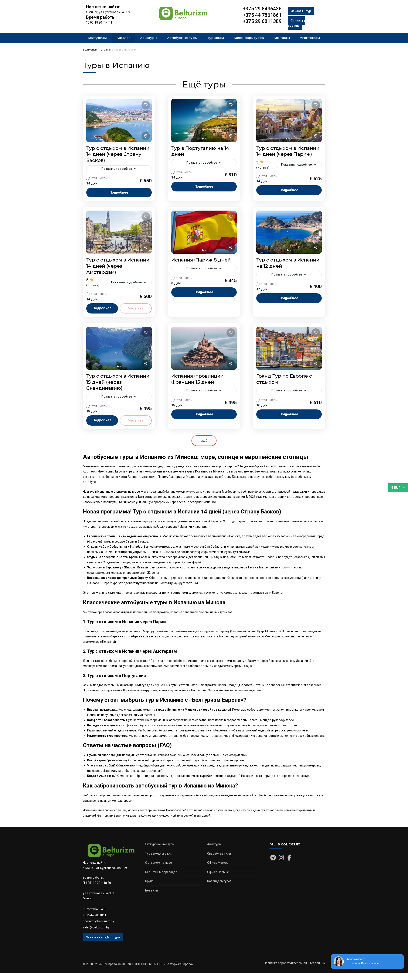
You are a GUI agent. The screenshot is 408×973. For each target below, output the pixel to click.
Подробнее (118, 192)
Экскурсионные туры (159, 844)
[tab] (203, 138)
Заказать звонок (296, 23)
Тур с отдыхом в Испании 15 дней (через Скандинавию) (117, 382)
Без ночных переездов (161, 872)
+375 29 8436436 (94, 909)
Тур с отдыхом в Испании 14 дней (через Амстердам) (117, 266)
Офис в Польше (218, 872)
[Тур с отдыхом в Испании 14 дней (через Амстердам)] (119, 232)
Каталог (123, 38)
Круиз (149, 881)
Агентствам (310, 38)
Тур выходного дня (158, 853)
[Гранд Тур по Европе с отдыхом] (289, 348)
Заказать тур (301, 11)
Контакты (282, 38)
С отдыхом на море (158, 862)
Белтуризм (97, 38)
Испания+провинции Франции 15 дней (197, 379)
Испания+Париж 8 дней (201, 260)
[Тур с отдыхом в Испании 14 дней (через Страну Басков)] (119, 120)
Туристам (215, 38)
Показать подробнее (116, 168)
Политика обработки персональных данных (294, 963)
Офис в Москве (217, 862)
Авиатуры (148, 38)
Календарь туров (249, 38)
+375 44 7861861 (94, 915)
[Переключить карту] (146, 136)
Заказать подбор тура (103, 937)
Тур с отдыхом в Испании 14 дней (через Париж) (287, 151)
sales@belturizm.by (96, 927)
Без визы (151, 890)
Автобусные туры (182, 38)
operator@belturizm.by (98, 921)
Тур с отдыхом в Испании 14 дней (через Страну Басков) (117, 154)
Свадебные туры (219, 853)
